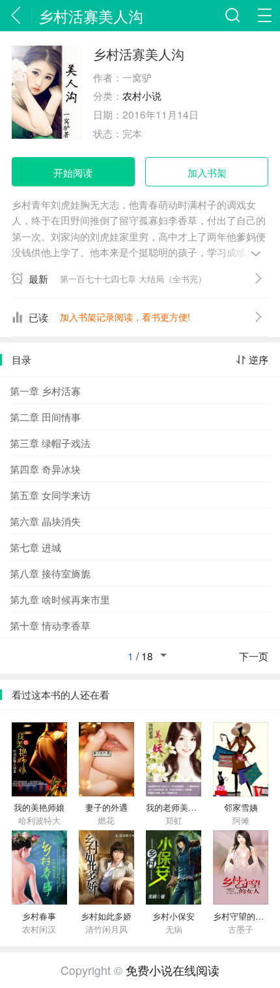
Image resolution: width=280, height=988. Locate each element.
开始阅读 (72, 172)
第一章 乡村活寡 (45, 390)
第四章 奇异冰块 (45, 468)
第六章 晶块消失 (45, 521)
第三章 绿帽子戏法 (50, 442)
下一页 (253, 656)
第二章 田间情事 (45, 416)
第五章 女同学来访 (50, 494)
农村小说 (141, 95)
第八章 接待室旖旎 (50, 573)
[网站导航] (264, 15)
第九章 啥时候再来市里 (60, 599)
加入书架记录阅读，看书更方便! (125, 316)
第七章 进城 (35, 547)
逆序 (258, 360)
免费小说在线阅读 (172, 970)
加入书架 (207, 172)
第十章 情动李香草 (50, 625)
